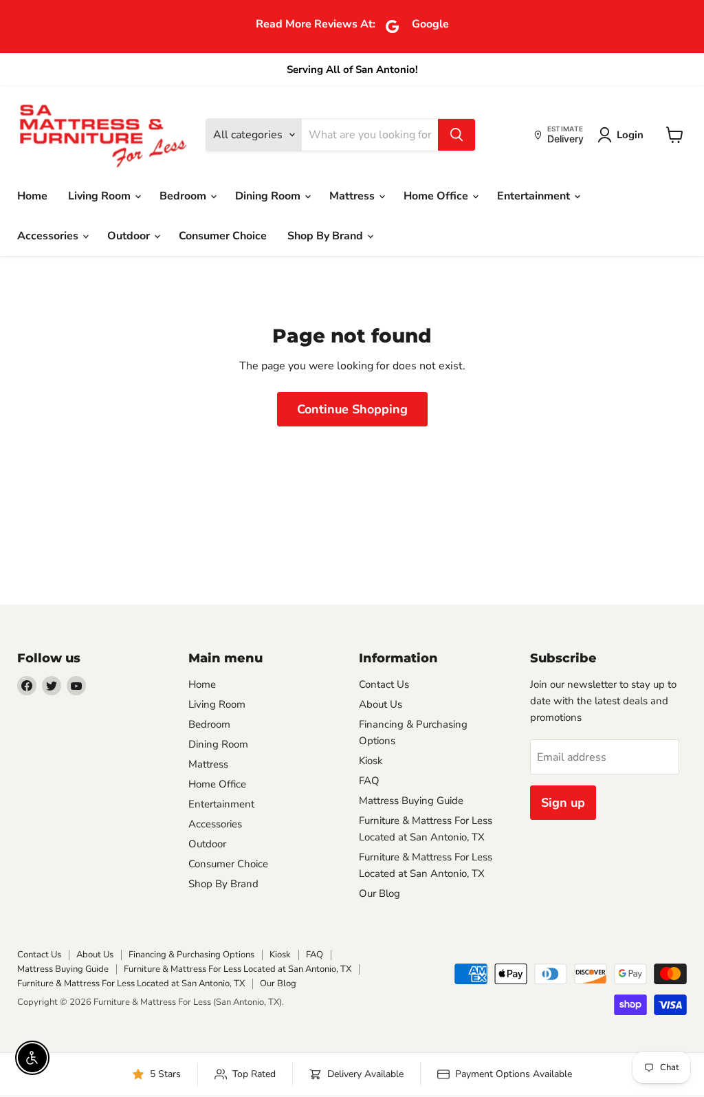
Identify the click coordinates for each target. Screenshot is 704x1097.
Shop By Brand (326, 235)
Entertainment (535, 196)
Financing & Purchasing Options (191, 954)
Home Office (437, 196)
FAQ (369, 781)
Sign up (563, 802)
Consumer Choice (223, 235)
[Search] (456, 135)
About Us (380, 704)
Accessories (49, 235)
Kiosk (371, 761)
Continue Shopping (352, 409)
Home (32, 196)
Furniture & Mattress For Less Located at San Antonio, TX (237, 969)
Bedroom (184, 196)
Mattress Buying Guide (411, 800)
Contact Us (384, 684)
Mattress (353, 196)
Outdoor (130, 235)
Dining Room (269, 196)
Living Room (100, 196)
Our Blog (379, 893)
